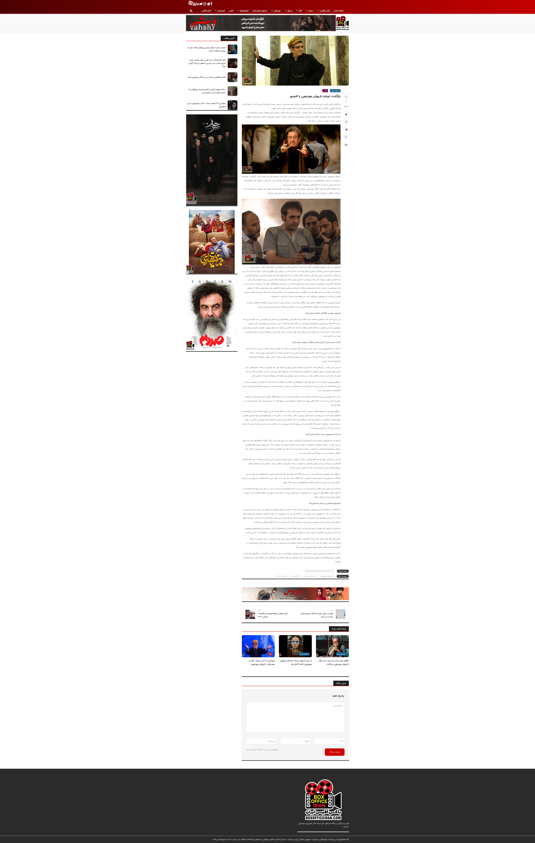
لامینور (294, 576)
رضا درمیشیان (309, 576)
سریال (289, 10)
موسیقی (277, 10)
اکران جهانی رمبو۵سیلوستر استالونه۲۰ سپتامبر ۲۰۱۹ (273, 615)
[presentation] (342, 674)
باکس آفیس (325, 10)
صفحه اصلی (339, 10)
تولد (270, 654)
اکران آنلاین (206, 10)
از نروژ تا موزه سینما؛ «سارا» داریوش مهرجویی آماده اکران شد (296, 662)
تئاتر (300, 10)
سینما (310, 10)
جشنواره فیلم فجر (259, 10)
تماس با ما (344, 829)
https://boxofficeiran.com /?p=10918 (320, 571)
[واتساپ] (346, 136)
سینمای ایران (335, 90)
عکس (231, 10)
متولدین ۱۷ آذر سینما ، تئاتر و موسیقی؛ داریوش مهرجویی (262, 662)
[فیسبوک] (346, 121)
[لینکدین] (346, 144)
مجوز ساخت (281, 576)
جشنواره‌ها (244, 10)
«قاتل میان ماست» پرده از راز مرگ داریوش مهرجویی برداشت (334, 662)
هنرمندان (221, 10)
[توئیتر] (346, 114)
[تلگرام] (346, 129)
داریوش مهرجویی (326, 576)
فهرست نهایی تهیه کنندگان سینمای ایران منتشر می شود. (317, 615)
